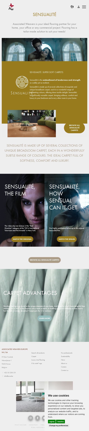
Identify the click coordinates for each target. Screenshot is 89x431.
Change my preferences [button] (58, 425)
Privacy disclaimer (20, 425)
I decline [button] (60, 422)
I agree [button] (51, 422)
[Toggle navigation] (84, 7)
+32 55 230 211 (10, 372)
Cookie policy (33, 425)
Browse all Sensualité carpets (74, 128)
